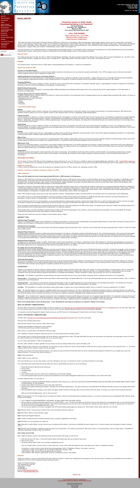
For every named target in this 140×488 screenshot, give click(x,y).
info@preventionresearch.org (30, 470)
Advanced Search (8, 54)
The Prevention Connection (85, 480)
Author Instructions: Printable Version (76, 39)
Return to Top (76, 474)
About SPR (69, 479)
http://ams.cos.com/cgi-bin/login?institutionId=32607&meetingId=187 (84, 307)
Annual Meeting (82, 479)
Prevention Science (62, 480)
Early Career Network (73, 480)
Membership (75, 479)
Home (64, 479)
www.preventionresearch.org (31, 471)
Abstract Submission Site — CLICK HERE (76, 35)
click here (112, 307)
